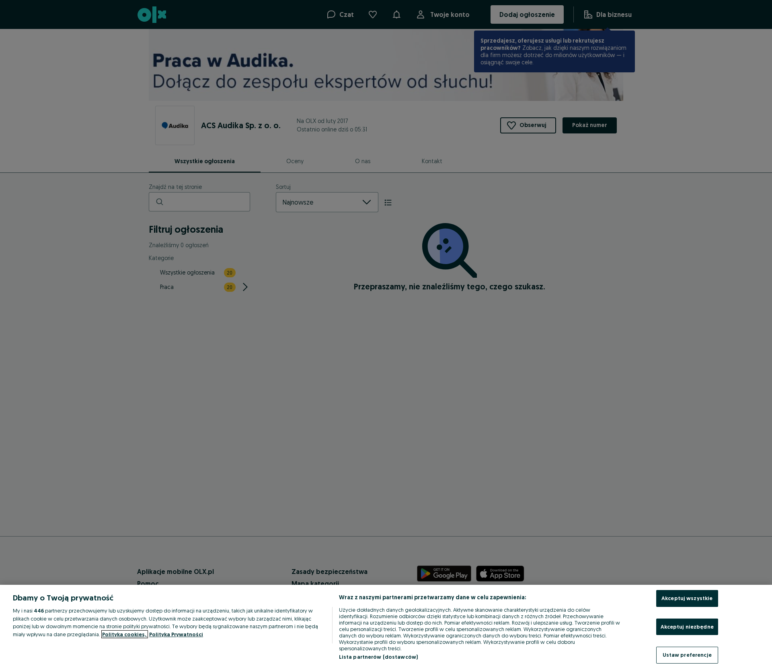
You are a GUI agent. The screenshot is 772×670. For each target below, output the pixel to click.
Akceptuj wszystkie (686, 598)
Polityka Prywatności (176, 634)
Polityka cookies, (124, 634)
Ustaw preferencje (687, 655)
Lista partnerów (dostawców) (378, 657)
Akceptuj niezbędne (687, 626)
